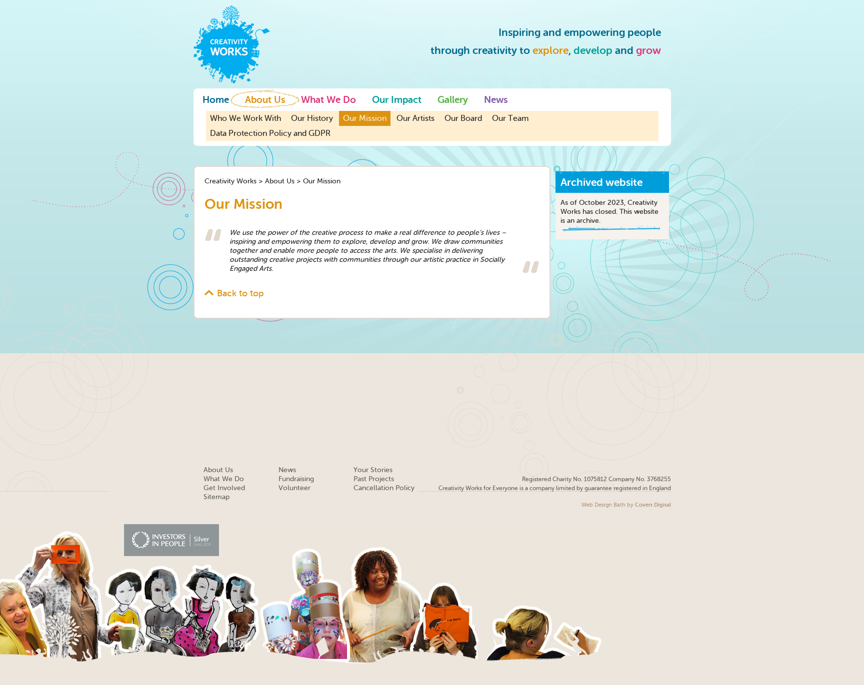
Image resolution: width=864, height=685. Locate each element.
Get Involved (224, 488)
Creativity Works (230, 181)
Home (215, 99)
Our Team (510, 118)
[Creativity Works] (232, 43)
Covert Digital (653, 505)
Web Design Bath (604, 505)
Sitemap (217, 497)
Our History (312, 118)
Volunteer (294, 488)
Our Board (463, 118)
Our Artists (415, 118)
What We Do (328, 99)
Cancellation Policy (384, 488)
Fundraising (296, 479)
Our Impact (397, 99)
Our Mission (364, 118)
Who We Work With (245, 118)
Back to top (240, 293)
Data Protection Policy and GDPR (270, 133)
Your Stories (373, 470)
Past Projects (374, 479)
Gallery (453, 99)
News (496, 99)
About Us (265, 99)
